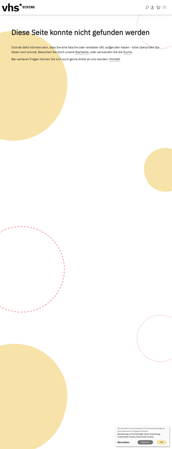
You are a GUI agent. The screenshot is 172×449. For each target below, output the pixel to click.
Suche (127, 52)
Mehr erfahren (123, 442)
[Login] (152, 7)
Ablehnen (145, 442)
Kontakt (114, 59)
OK (161, 442)
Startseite (82, 52)
